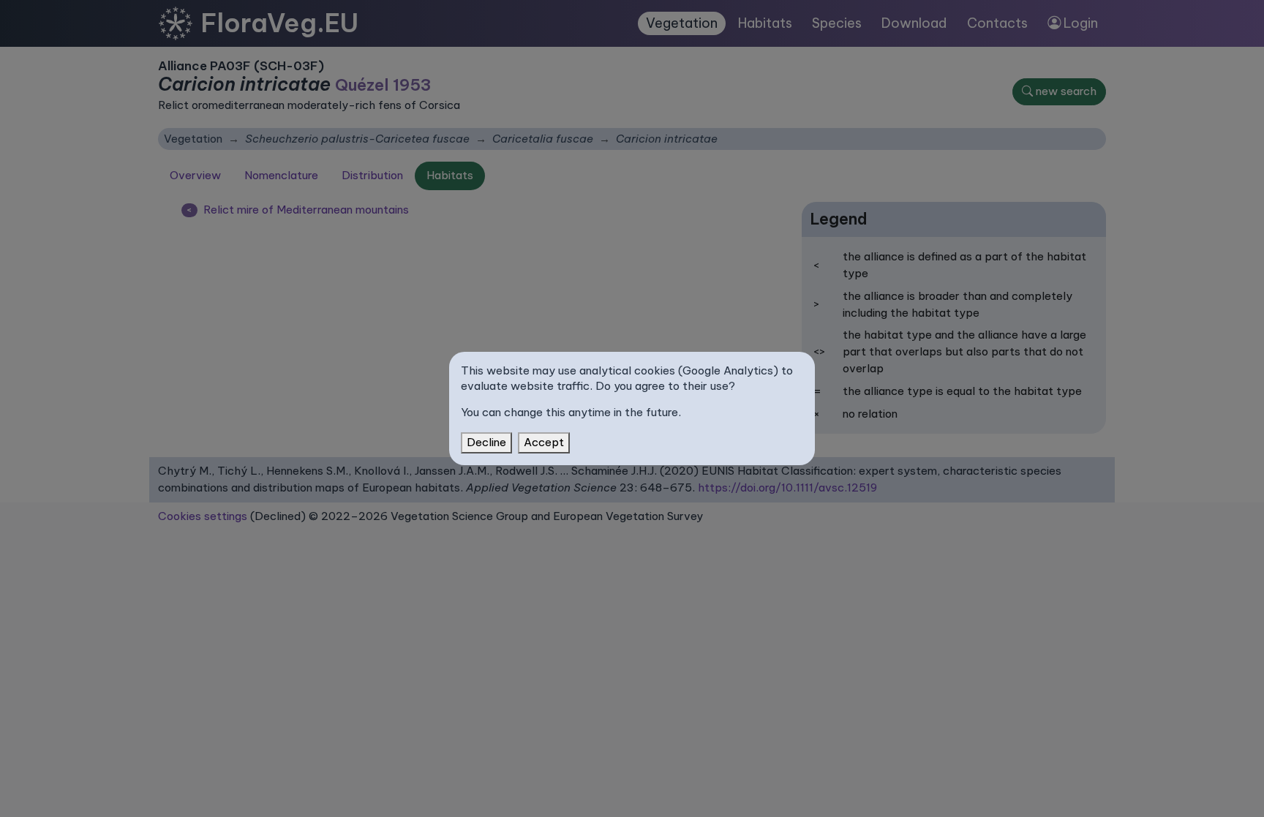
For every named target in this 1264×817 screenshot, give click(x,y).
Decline (486, 442)
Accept (544, 442)
